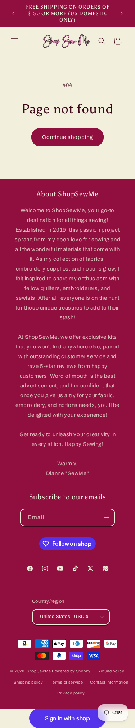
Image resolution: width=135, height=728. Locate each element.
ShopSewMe (39, 671)
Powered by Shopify (71, 671)
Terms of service (66, 682)
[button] (14, 41)
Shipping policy (28, 682)
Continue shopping (67, 137)
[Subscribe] (106, 517)
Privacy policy (71, 693)
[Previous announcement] (13, 13)
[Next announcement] (122, 13)
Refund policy (111, 671)
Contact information (109, 682)
